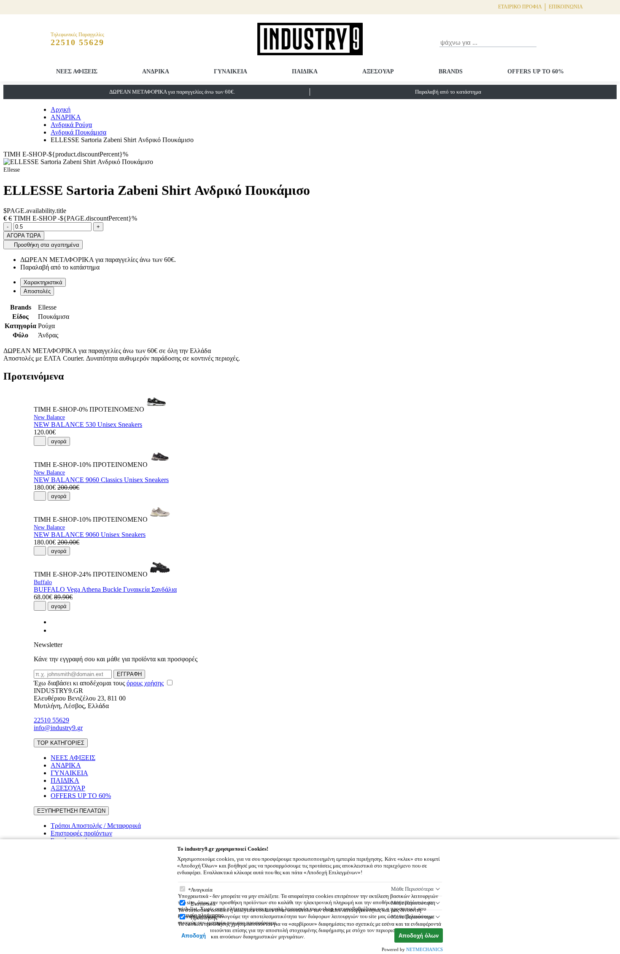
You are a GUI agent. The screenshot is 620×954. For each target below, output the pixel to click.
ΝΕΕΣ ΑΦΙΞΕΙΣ (76, 71)
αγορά (59, 441)
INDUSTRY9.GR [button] (58, 690)
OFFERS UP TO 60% (535, 71)
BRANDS (451, 71)
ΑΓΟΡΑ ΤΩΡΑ (24, 235)
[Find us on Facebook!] (54, 621)
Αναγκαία (202, 890)
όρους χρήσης (145, 683)
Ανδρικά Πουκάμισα (78, 132)
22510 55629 (51, 720)
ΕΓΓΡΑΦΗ (129, 674)
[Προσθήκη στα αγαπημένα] (40, 440)
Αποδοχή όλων (419, 935)
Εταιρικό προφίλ (520, 7)
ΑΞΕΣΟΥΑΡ (378, 71)
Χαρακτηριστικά (43, 282)
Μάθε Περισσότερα (412, 889)
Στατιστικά (203, 903)
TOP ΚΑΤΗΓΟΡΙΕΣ (60, 743)
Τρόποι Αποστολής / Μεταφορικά (96, 825)
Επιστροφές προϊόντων (81, 833)
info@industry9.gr (58, 727)
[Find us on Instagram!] (54, 630)
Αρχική (60, 109)
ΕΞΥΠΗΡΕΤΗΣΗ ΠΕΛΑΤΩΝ (71, 811)
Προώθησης (204, 917)
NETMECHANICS (424, 949)
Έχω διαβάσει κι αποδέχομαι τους (99, 683)
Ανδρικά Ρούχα (71, 124)
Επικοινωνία (566, 7)
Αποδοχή (193, 935)
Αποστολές (37, 291)
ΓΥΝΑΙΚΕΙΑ (230, 71)
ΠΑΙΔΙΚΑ (305, 71)
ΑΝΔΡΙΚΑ (155, 71)
